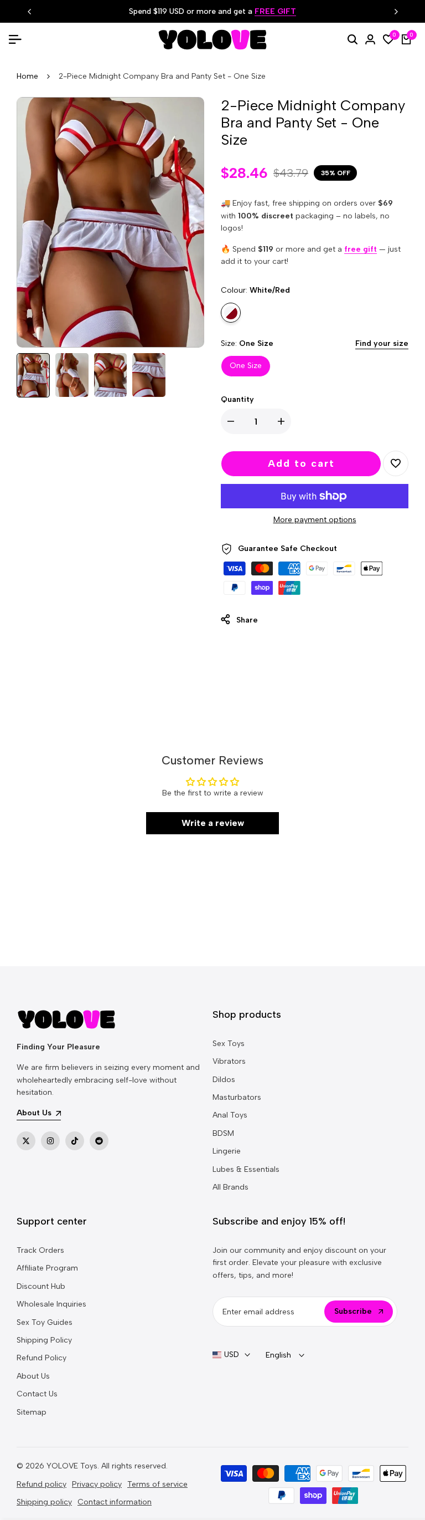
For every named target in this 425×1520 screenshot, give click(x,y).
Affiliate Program (47, 1268)
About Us (33, 1376)
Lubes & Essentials (245, 1169)
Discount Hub (41, 1286)
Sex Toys (228, 1043)
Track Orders (40, 1250)
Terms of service (157, 1484)
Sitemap (31, 1412)
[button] (395, 463)
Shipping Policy (44, 1340)
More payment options (314, 519)
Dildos (223, 1079)
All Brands (230, 1187)
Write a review (213, 823)
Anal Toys (229, 1115)
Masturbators (236, 1097)
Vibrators (229, 1061)
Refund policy (41, 1484)
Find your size (381, 343)
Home (27, 76)
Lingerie (226, 1151)
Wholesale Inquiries (51, 1304)
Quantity (237, 399)
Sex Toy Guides (44, 1322)
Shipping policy (44, 1502)
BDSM (223, 1133)
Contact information (114, 1502)
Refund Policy (41, 1358)
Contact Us (37, 1394)
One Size (246, 365)
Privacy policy (97, 1484)
